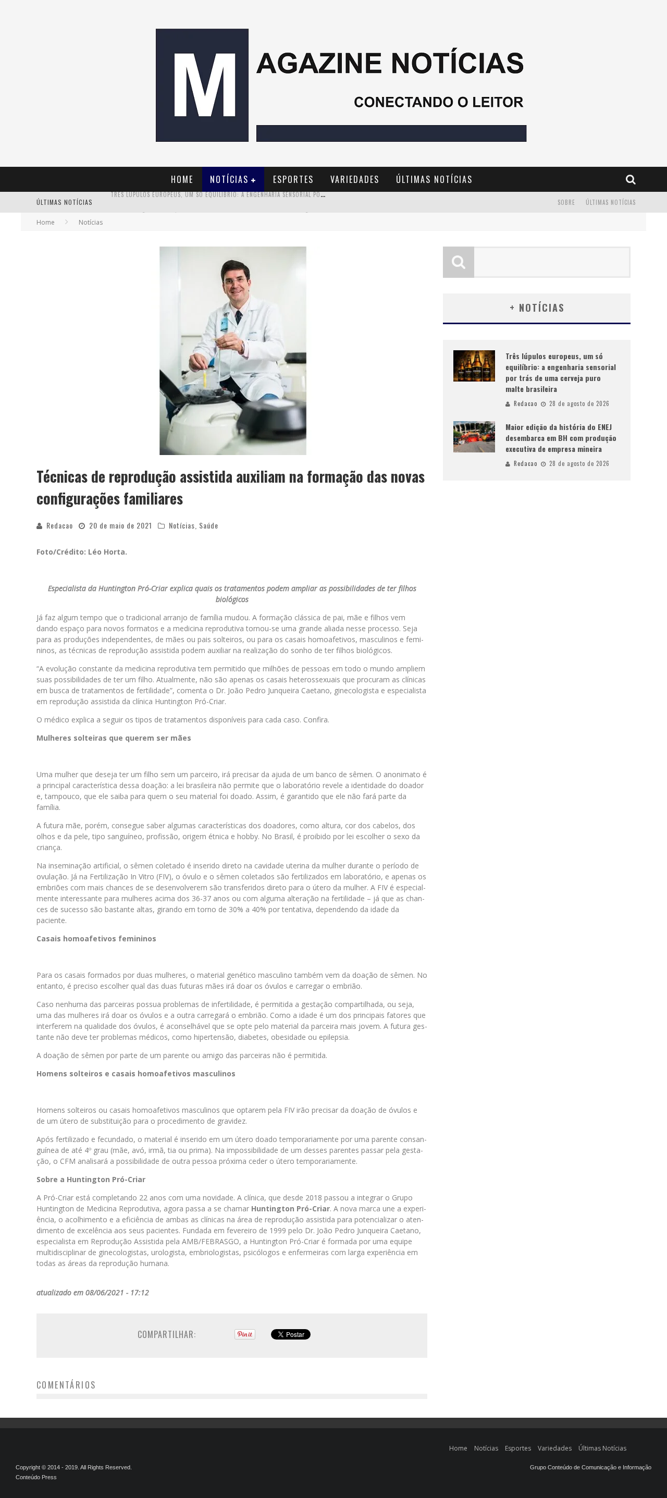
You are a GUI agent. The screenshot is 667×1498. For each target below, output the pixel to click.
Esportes (293, 179)
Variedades (354, 179)
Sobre (566, 202)
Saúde (208, 525)
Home (182, 179)
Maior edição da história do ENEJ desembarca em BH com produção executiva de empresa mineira (256, 203)
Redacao (59, 525)
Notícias (229, 179)
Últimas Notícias (434, 179)
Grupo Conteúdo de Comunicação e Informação (590, 1467)
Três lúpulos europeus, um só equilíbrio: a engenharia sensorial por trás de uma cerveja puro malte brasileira (560, 372)
